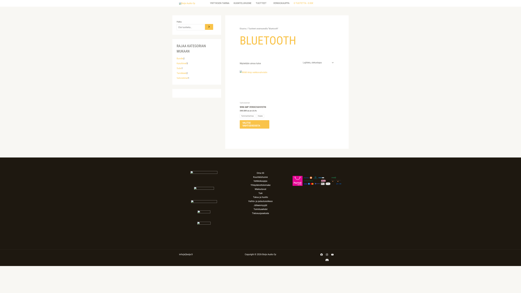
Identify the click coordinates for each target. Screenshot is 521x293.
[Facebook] (321, 254)
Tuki (260, 193)
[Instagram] (327, 254)
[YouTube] (332, 254)
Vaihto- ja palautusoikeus (260, 201)
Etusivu (243, 28)
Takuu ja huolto (260, 197)
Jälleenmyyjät (260, 205)
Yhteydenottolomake (260, 185)
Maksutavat (260, 189)
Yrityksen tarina (219, 3)
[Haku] (209, 27)
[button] (337, 3)
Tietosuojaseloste (260, 213)
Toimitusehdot (260, 209)
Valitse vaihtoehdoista (251, 124)
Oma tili (260, 173)
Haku (179, 21)
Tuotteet (261, 3)
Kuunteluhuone (242, 3)
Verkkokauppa (281, 3)
